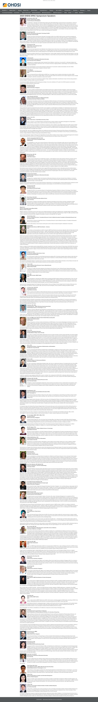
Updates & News (12, 10)
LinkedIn (76, 12)
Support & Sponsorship (26, 12)
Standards (20, 10)
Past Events (75, 10)
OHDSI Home (45, 0)
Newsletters (81, 12)
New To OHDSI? (59, 10)
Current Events (16, 12)
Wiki (51, 0)
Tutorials (88, 10)
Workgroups (82, 10)
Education (51, 10)
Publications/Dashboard (36, 12)
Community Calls (67, 10)
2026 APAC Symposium (57, 12)
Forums (49, 0)
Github (54, 0)
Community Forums (43, 10)
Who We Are (4, 10)
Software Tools (25, 10)
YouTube (69, 12)
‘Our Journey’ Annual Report (7, 12)
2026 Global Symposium (46, 12)
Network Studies (34, 10)
